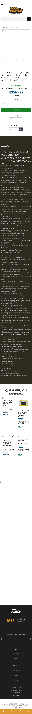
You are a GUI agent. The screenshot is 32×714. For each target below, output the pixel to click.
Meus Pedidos (16, 695)
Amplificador (16, 670)
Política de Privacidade (16, 685)
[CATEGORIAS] (2, 4)
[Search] (29, 19)
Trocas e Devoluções (16, 690)
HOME (2, 27)
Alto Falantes (16, 668)
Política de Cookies (16, 687)
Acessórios (16, 665)
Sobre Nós (16, 653)
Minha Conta (16, 692)
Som (16, 678)
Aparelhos (8, 27)
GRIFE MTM (16, 680)
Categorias (16, 658)
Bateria (16, 675)
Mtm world (16, 656)
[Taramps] (16, 120)
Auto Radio (15, 27)
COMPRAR (16, 110)
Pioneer (4, 437)
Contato (16, 661)
